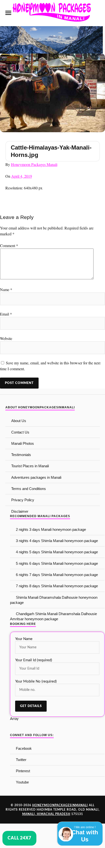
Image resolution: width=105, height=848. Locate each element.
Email (6, 313)
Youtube (22, 782)
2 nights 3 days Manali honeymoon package (51, 529)
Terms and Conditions (28, 489)
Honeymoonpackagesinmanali (60, 805)
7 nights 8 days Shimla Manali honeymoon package (57, 586)
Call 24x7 (19, 838)
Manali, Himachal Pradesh (46, 814)
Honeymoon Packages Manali (34, 164)
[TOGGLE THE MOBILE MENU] (8, 13)
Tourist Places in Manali (30, 466)
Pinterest (23, 771)
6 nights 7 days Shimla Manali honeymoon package (57, 575)
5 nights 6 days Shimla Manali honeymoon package (57, 563)
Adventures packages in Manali (36, 477)
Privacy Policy (22, 500)
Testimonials (21, 455)
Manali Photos (22, 443)
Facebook (24, 748)
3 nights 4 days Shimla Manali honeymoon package (57, 541)
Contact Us (20, 432)
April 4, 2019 (21, 176)
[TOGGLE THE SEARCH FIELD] (97, 13)
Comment (9, 245)
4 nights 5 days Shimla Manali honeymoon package (57, 552)
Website (6, 338)
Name (6, 289)
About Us (18, 421)
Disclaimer (19, 511)
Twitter (21, 760)
